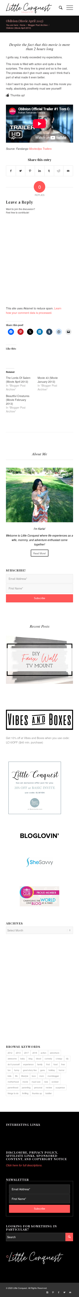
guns (42, 1070)
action (43, 1052)
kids (10, 1075)
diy (67, 1058)
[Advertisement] (39, 991)
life (16, 1075)
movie (25, 1081)
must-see (36, 1081)
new (46, 1081)
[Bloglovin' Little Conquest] (39, 835)
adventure (54, 1052)
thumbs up (37, 1093)
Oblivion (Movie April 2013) (24, 21)
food (55, 1064)
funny (16, 1070)
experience (28, 1064)
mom (41, 1075)
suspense (60, 1087)
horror (61, 1070)
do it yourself (14, 1064)
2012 (10, 1052)
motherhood (13, 1081)
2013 (18, 1052)
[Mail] (70, 1292)
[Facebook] (59, 1292)
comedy (48, 1058)
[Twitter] (64, 1292)
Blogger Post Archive (38, 25)
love (34, 1075)
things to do (13, 1093)
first (48, 1064)
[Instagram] (47, 1292)
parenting (26, 1087)
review (49, 1087)
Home (22, 25)
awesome (12, 1058)
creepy (59, 1058)
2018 (34, 1052)
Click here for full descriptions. (24, 1165)
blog (30, 1058)
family (40, 1064)
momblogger (53, 1075)
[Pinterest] (53, 1292)
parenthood (13, 1087)
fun (9, 1070)
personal (38, 1087)
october (55, 1081)
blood (38, 1058)
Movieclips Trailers (40, 149)
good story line (30, 1070)
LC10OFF (12, 742)
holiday (52, 1070)
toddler (48, 1093)
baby (22, 1058)
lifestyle (24, 1075)
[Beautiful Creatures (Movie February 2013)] (22, 403)
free (63, 1064)
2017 (26, 1052)
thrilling (25, 1093)
